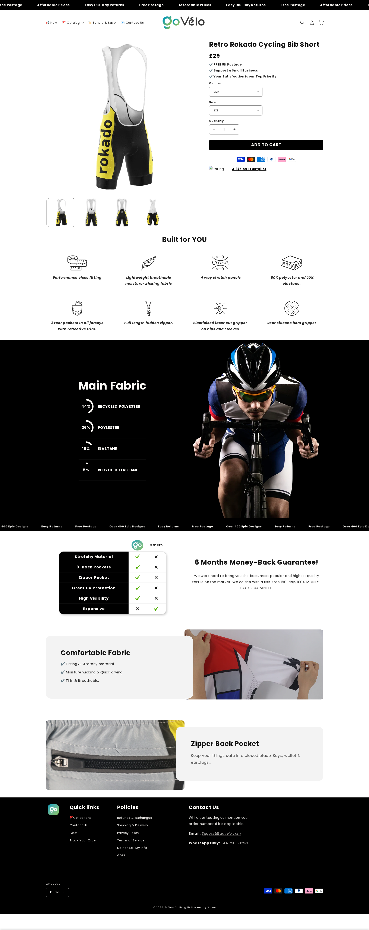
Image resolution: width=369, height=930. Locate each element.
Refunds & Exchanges (134, 818)
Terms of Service (131, 840)
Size (212, 102)
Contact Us (79, 825)
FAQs (74, 833)
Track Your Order (83, 840)
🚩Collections (80, 818)
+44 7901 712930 (235, 843)
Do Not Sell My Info (132, 848)
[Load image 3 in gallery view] (122, 212)
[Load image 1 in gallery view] (61, 212)
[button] (72, 22)
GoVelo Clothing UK (178, 907)
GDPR (121, 855)
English (55, 892)
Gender (215, 83)
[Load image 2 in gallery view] (91, 212)
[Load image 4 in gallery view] (152, 212)
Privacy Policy (128, 833)
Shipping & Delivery (132, 825)
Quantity (216, 121)
